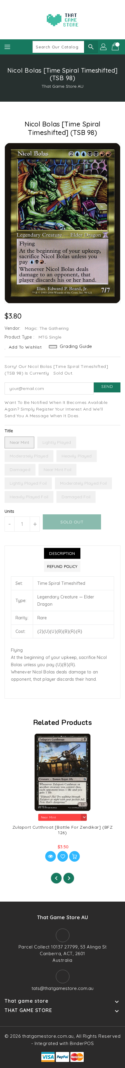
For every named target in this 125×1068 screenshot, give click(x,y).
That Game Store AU (63, 86)
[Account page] (104, 47)
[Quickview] (50, 856)
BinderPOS (82, 1043)
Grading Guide (76, 346)
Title (9, 431)
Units (10, 511)
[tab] (62, 553)
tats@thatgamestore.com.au (63, 988)
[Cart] (116, 47)
